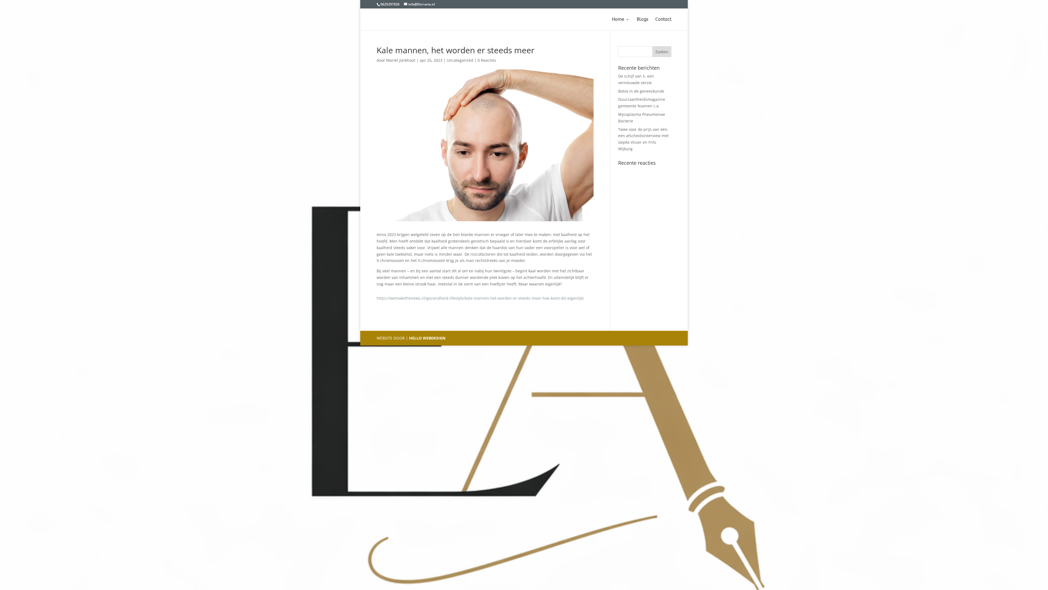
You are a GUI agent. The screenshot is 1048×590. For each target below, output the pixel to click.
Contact (663, 19)
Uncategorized (460, 60)
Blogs (642, 19)
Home (618, 19)
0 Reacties (487, 60)
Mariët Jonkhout (400, 60)
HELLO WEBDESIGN (426, 338)
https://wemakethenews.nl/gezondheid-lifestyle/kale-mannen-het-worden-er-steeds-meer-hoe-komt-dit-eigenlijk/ (480, 298)
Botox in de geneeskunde (641, 91)
